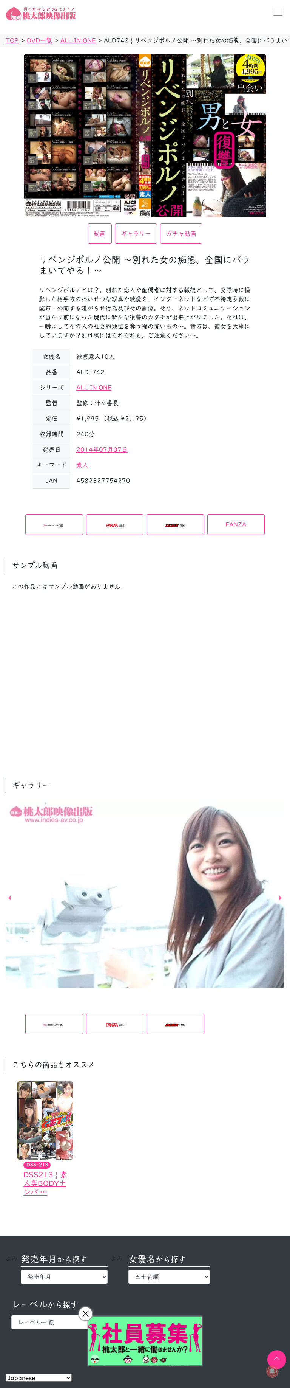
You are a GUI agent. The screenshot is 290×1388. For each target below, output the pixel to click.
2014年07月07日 (102, 450)
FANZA (235, 524)
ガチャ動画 (181, 234)
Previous (9, 898)
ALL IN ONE (93, 388)
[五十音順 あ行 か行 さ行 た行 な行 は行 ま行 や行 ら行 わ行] (169, 1277)
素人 (82, 465)
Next (280, 898)
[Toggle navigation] (275, 12)
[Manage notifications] (272, 1371)
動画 (100, 234)
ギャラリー (136, 234)
